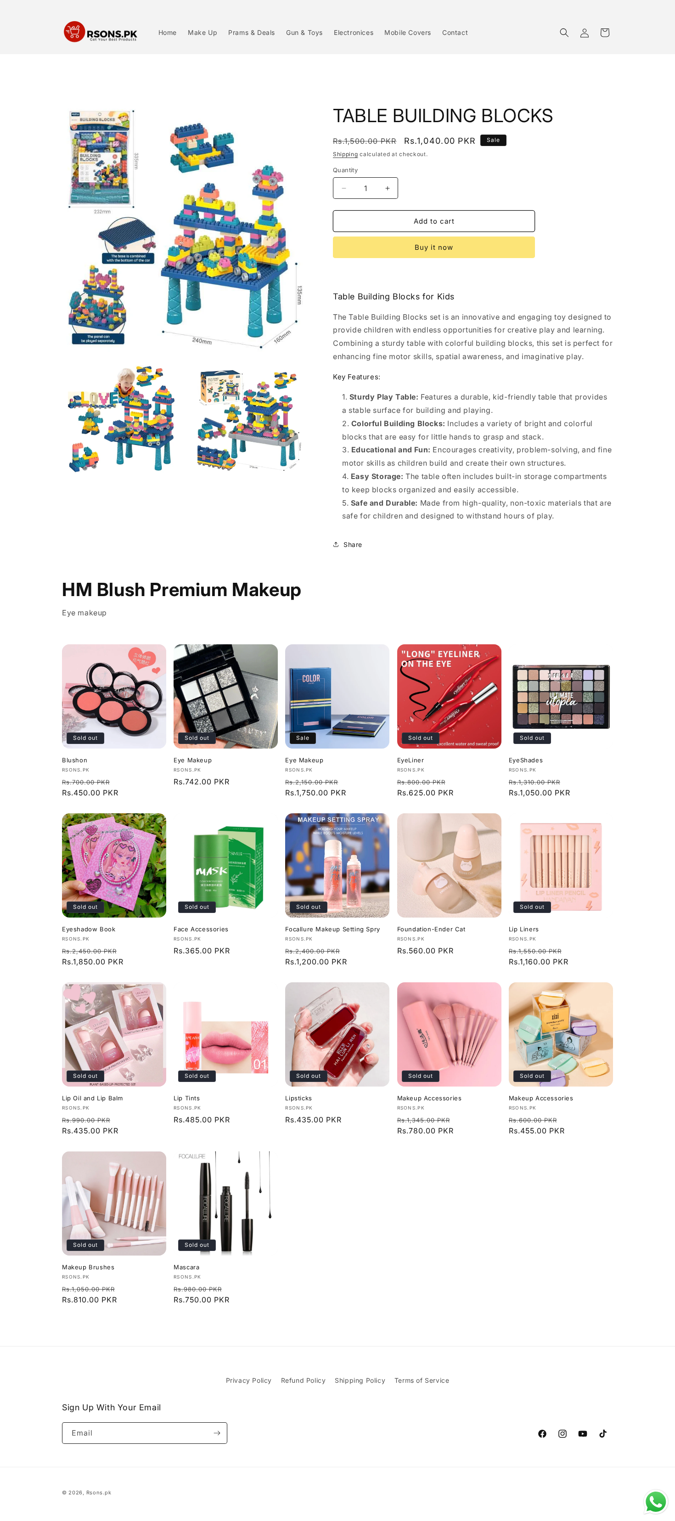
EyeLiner (410, 760)
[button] (564, 33)
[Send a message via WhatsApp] (655, 1501)
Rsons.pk (99, 1492)
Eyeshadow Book (88, 929)
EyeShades (526, 760)
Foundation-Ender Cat (431, 929)
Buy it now (434, 247)
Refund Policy (303, 1380)
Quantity (345, 170)
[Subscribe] (217, 1433)
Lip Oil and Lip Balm (92, 1098)
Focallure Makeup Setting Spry (332, 929)
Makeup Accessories (429, 1098)
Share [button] (352, 544)
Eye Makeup (193, 760)
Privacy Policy (249, 1380)
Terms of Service (422, 1380)
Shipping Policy (360, 1380)
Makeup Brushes (88, 1267)
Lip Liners (524, 929)
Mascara (186, 1267)
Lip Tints (187, 1098)
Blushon (74, 760)
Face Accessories (201, 929)
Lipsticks (298, 1098)
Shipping (345, 154)
